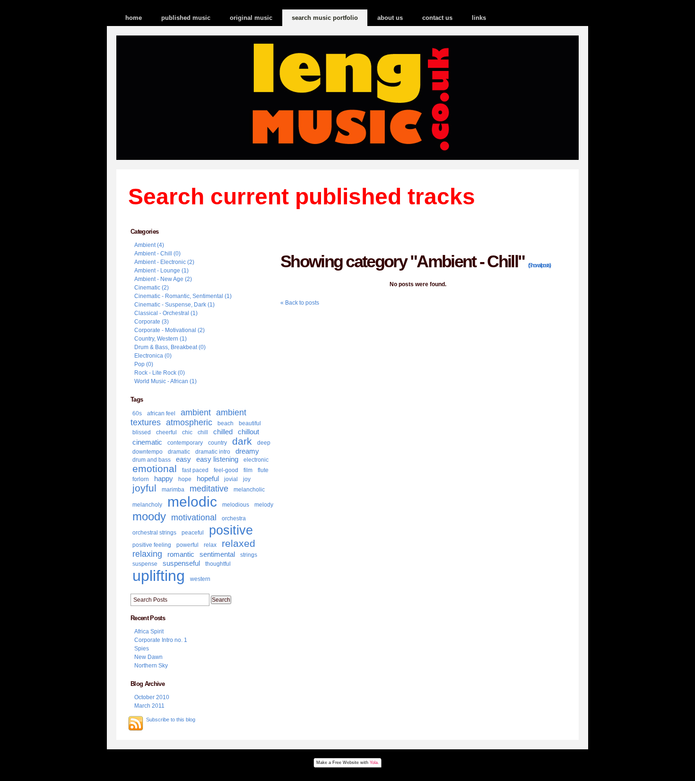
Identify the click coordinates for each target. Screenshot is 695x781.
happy (163, 478)
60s (137, 413)
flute (263, 470)
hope (184, 479)
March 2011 (149, 705)
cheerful (166, 432)
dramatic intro (212, 451)
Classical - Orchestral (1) (166, 313)
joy (247, 479)
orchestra (234, 518)
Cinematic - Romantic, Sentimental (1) (183, 296)
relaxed (238, 543)
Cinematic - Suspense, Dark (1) (174, 304)
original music (251, 17)
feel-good (226, 470)
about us (390, 17)
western (200, 579)
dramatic (179, 451)
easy (183, 459)
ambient (196, 412)
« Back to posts (299, 302)
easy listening (217, 459)
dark (242, 441)
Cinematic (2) (151, 287)
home (133, 17)
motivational (194, 517)
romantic (180, 554)
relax (210, 545)
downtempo (147, 451)
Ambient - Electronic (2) (164, 262)
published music (185, 17)
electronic (256, 459)
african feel (161, 413)
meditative (209, 488)
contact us (437, 17)
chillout (248, 432)
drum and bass (151, 459)
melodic (192, 501)
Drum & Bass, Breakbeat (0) (170, 347)
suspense (144, 564)
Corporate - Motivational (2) (169, 330)
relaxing (147, 554)
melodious (235, 504)
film (247, 470)
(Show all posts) (539, 265)
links (479, 17)
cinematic (147, 442)
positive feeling (151, 545)
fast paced (195, 470)
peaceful (193, 532)
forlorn (140, 479)
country (217, 442)
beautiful (250, 423)
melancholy (147, 504)
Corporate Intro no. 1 (160, 640)
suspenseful (181, 563)
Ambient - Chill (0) (157, 253)
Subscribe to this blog (170, 719)
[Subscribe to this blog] (135, 723)
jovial (231, 479)
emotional (154, 468)
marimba (173, 489)
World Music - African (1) (165, 381)
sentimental (217, 554)
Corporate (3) (151, 321)
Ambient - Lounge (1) (161, 270)
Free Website (345, 762)
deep (263, 442)
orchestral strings (154, 532)
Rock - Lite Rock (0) (159, 372)
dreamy (247, 451)
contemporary (185, 442)
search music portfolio (325, 17)
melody (263, 504)
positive (231, 530)
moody (149, 516)
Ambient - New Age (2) (163, 279)
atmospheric (189, 422)
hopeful (208, 478)
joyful (144, 488)
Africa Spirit (149, 631)
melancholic (249, 489)
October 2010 (151, 697)
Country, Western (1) (160, 338)
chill (203, 432)
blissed (141, 432)
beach (225, 423)
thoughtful (218, 564)
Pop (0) (143, 364)
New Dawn (148, 657)
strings (248, 555)
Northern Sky (151, 665)
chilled (223, 432)
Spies (141, 648)
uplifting (158, 575)
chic (187, 432)
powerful (187, 545)
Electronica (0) (153, 355)
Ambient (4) (149, 245)
